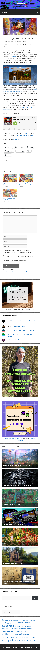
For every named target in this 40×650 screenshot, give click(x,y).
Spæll (33, 637)
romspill (13, 637)
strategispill (8, 640)
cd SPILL (15, 623)
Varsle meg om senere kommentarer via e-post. (18, 256)
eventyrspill (8, 625)
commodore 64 (24, 622)
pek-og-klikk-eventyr (19, 631)
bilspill (4, 623)
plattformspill (8, 634)
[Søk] (35, 598)
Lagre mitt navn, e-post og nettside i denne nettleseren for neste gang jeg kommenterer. (18, 251)
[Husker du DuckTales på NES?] (10, 193)
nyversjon (6, 631)
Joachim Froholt (21, 42)
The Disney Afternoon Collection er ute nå (25, 184)
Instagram (26, 135)
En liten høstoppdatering (18, 326)
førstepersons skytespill (23, 626)
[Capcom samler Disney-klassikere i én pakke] (10, 178)
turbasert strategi (31, 640)
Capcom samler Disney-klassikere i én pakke (10, 184)
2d (3, 620)
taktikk (16, 640)
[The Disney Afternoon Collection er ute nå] (26, 178)
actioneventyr (8, 620)
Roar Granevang (10, 340)
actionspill (17, 620)
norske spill (30, 628)
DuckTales (13, 56)
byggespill (9, 623)
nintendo (23, 628)
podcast (18, 634)
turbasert (22, 640)
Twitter (33, 135)
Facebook (19, 135)
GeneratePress (32, 647)
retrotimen (26, 634)
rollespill (6, 636)
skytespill (28, 637)
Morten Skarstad (10, 334)
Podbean (27, 133)
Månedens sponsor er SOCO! (13, 438)
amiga (25, 620)
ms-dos (18, 628)
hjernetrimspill (6, 628)
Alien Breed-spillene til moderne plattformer (23, 330)
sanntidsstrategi (20, 637)
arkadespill (32, 620)
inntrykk (13, 628)
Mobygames (16, 139)
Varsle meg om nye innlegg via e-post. (15, 260)
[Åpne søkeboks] (37, 12)
